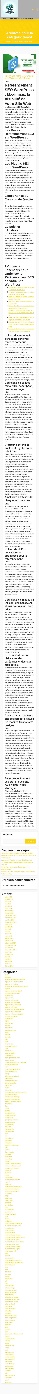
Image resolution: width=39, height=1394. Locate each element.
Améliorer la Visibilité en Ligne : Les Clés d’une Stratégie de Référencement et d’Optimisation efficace (17, 862)
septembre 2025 (10, 922)
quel (6, 1216)
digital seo (8, 1085)
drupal (7, 1088)
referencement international (14, 1242)
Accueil (8, 42)
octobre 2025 (9, 920)
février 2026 (9, 911)
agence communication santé (15, 979)
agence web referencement (14, 1009)
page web (8, 1198)
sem (6, 1267)
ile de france (9, 1138)
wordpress (8, 71)
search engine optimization (14, 1262)
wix (6, 1373)
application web (10, 1030)
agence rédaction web (12, 993)
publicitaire (8, 1212)
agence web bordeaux (12, 1002)
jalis (6, 1147)
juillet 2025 (9, 927)
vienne (7, 1348)
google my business (11, 1120)
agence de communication (14, 982)
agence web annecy (11, 1000)
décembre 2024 (10, 943)
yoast (14, 71)
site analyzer (9, 1285)
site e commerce (11, 1290)
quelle (7, 1219)
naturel (7, 1182)
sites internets (10, 1320)
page (7, 1196)
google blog (9, 1117)
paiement (8, 1203)
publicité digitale (10, 1214)
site (26, 68)
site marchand (10, 1304)
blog (6, 1042)
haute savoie (9, 1129)
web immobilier (10, 1357)
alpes (7, 1021)
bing (6, 1039)
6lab (6, 975)
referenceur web (10, 1251)
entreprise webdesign (12, 1097)
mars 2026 (8, 908)
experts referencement (13, 1101)
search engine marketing (13, 1260)
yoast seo (20, 71)
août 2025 (8, 924)
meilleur (7, 1161)
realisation (8, 1221)
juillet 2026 (9, 899)
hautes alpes (9, 1131)
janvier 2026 (9, 913)
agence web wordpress (13, 1012)
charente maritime (11, 1046)
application (8, 1028)
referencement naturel (12, 1246)
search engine (9, 1258)
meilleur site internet (12, 1168)
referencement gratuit (12, 1239)
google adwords (10, 1115)
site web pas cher (11, 1318)
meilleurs (8, 1173)
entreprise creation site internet (16, 1092)
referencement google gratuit (15, 1237)
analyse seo (9, 1023)
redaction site (9, 1230)
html (6, 1134)
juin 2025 (8, 929)
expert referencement (12, 1099)
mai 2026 (8, 904)
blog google (9, 1044)
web (6, 1350)
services (8, 1274)
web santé (8, 1361)
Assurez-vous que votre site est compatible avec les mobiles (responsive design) (21, 324)
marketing (8, 1159)
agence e (8, 989)
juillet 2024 (9, 954)
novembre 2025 (10, 918)
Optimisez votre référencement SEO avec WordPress (19, 77)
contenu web (9, 1060)
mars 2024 (8, 964)
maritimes (8, 1157)
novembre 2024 (10, 945)
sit (6, 1281)
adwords (8, 977)
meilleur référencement (13, 1166)
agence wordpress (11, 1016)
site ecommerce (10, 1292)
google (7, 1111)
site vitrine (8, 1311)
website (8, 1371)
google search (10, 1122)
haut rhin (8, 1127)
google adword (10, 1113)
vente (7, 1343)
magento (8, 1154)
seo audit (8, 1272)
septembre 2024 (10, 950)
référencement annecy (12, 1235)
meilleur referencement (13, 1163)
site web (8, 1313)
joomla (7, 1150)
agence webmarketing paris (14, 1014)
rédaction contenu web (13, 1226)
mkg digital (8, 1177)
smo (6, 1327)
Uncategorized (10, 1338)
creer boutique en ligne (12, 1069)
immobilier (8, 1140)
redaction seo (9, 1228)
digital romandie (10, 1083)
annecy (7, 1025)
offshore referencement (13, 1187)
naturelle (8, 1184)
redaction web (10, 1233)
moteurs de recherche (12, 1180)
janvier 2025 (9, 941)
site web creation (11, 1315)
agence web (9, 998)
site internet (9, 1295)
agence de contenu (11, 984)
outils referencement (14, 68)
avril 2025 (8, 934)
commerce (8, 1051)
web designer (9, 1352)
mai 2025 (8, 931)
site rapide (8, 1306)
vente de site (9, 1345)
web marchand (10, 1359)
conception (9, 1055)
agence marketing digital (13, 991)
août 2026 (8, 897)
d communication (11, 1071)
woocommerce (10, 1375)
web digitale (9, 1355)
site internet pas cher (12, 1299)
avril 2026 (8, 906)
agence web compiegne (13, 1005)
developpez (9, 1078)
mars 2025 (8, 936)
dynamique (8, 1090)
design (7, 1074)
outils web (8, 1193)
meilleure (8, 1170)
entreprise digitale (11, 1094)
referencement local (12, 1244)
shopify (7, 1276)
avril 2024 (8, 961)
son (6, 1332)
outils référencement (12, 1189)
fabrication (8, 1104)
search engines (10, 1265)
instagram (8, 1143)
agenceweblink (14, 62)
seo (23, 68)
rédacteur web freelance (13, 1223)
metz (7, 1175)
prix (6, 1207)
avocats (8, 1037)
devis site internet (11, 1081)
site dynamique (10, 1288)
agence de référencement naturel (16, 986)
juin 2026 (8, 901)
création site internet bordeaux (15, 1062)
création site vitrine (11, 1065)
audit (7, 1032)
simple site (8, 1279)
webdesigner (9, 1368)
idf (6, 1136)
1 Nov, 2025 (10, 65)
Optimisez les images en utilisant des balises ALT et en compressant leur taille (21, 313)
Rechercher (8, 834)
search (7, 1256)
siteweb (8, 1325)
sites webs (8, 1322)
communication (10, 1053)
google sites (9, 1124)
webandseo (9, 1366)
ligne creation (9, 1152)
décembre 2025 (10, 915)
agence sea (9, 995)
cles (6, 1048)
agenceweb (9, 1018)
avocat (7, 1035)
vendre (7, 1341)
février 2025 (9, 938)
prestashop (9, 1205)
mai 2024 (8, 959)
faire (6, 1106)
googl (7, 1108)
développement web (12, 1076)
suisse (7, 1336)
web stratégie (10, 1364)
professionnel (9, 1210)
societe (7, 1329)
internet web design (11, 1145)
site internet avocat (11, 1297)
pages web (8, 1200)
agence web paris (11, 1007)
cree (6, 1067)
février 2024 (9, 966)
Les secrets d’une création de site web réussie (17, 853)
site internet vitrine (11, 1302)
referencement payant (12, 1249)
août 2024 (8, 952)
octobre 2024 (9, 948)
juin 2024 (8, 957)
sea (6, 1253)
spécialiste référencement (14, 1334)
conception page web (12, 1058)
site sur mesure (10, 1309)
